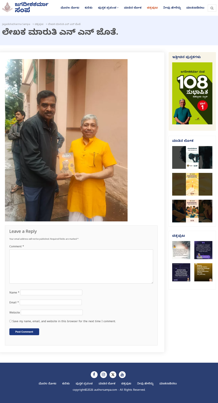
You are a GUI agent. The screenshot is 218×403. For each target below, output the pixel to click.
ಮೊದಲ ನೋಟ (70, 8)
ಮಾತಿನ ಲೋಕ (133, 8)
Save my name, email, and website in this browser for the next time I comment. (64, 322)
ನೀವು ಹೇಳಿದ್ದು (172, 8)
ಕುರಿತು (88, 8)
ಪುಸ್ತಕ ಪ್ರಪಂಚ (107, 8)
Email (14, 303)
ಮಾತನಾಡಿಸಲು (195, 8)
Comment (16, 247)
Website (14, 313)
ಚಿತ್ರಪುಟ (152, 8)
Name (14, 293)
